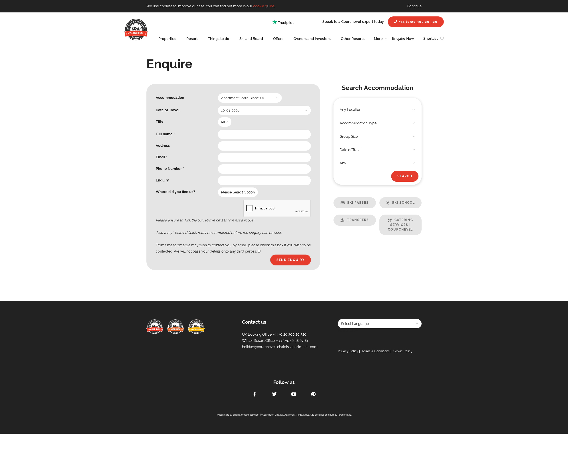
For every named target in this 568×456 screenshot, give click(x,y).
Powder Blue (344, 415)
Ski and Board (251, 39)
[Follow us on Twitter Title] (274, 395)
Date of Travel (167, 110)
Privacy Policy (348, 351)
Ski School (403, 202)
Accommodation (170, 98)
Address (163, 145)
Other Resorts (353, 39)
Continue (414, 6)
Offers (278, 39)
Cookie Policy (402, 351)
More (378, 39)
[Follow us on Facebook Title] (255, 395)
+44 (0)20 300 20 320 (418, 22)
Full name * (165, 134)
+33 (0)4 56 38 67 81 (292, 341)
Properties (167, 39)
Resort (192, 39)
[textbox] (377, 110)
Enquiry (162, 180)
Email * (162, 157)
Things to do (218, 39)
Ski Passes (358, 202)
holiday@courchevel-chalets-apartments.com (280, 347)
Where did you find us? (175, 192)
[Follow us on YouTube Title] (294, 395)
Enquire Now (403, 38)
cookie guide (263, 6)
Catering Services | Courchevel (400, 224)
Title (160, 121)
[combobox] (377, 109)
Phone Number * (170, 169)
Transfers (358, 220)
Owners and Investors (312, 39)
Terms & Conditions (376, 351)
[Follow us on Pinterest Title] (313, 395)
